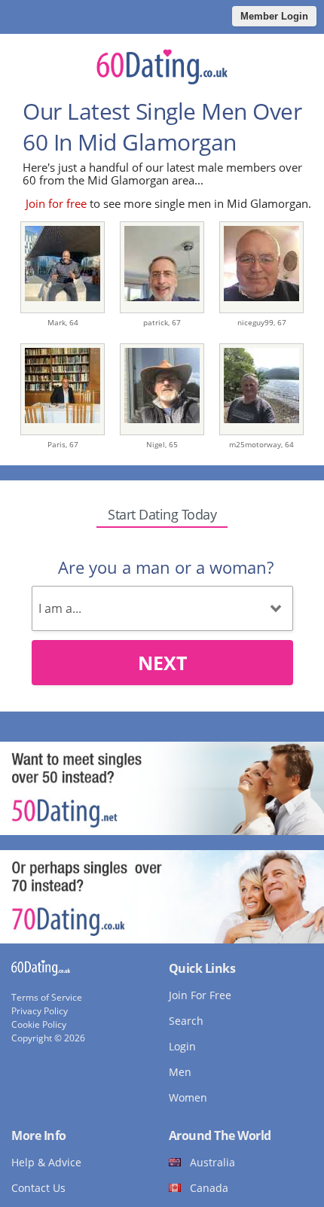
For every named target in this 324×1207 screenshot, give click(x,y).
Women (188, 1097)
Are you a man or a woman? (166, 567)
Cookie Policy (38, 1024)
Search (186, 1020)
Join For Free (200, 995)
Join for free (56, 203)
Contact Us (38, 1188)
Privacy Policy (39, 1010)
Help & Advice (46, 1162)
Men (180, 1072)
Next (162, 662)
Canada (209, 1188)
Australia (212, 1162)
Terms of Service (46, 997)
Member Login (274, 16)
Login (182, 1046)
